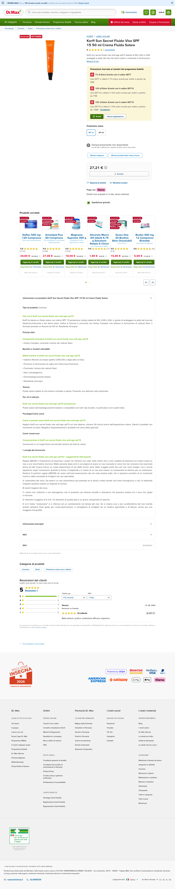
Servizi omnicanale (82, 745)
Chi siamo (15, 723)
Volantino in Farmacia (83, 728)
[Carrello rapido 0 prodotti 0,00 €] (168, 12)
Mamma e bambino (146, 782)
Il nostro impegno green (20, 745)
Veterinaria (143, 786)
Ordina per (66, 593)
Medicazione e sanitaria (148, 777)
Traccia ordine (81, 22)
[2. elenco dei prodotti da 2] (89, 282)
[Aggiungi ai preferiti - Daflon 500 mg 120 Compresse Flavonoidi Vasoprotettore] (39, 218)
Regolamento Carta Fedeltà (54, 806)
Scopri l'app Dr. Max (19, 736)
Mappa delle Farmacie (83, 723)
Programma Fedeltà (19, 749)
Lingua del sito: (119, 879)
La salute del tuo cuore (148, 745)
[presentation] (31, 224)
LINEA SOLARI (103, 36)
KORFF (90, 36)
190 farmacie (104, 267)
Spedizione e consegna (52, 736)
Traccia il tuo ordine (51, 723)
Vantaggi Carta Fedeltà (52, 798)
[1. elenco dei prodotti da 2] (86, 282)
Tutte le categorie (145, 795)
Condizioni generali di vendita (54, 760)
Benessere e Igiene (146, 773)
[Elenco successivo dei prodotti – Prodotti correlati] (152, 282)
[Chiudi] (172, 3)
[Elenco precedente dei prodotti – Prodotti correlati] (146, 282)
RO (170, 879)
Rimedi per (143, 803)
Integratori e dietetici (147, 765)
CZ (160, 879)
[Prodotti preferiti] (146, 12)
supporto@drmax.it (15, 879)
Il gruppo (15, 728)
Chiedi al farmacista (146, 741)
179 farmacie (37, 267)
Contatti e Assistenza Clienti (54, 728)
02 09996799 (35, 879)
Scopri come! (83, 3)
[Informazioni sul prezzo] (105, 167)
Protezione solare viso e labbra (58, 569)
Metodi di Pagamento (51, 732)
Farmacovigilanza (18, 758)
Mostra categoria (97, 155)
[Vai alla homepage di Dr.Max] (13, 12)
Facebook (111, 723)
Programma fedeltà (62, 22)
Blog (93, 22)
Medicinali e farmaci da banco (150, 760)
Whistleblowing (17, 762)
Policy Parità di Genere (20, 766)
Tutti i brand (143, 799)
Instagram (111, 736)
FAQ (45, 745)
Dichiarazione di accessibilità (54, 782)
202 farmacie (127, 267)
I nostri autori (144, 728)
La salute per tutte (146, 736)
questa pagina (41, 627)
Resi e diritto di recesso (52, 741)
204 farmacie (150, 267)
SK (164, 879)
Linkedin (110, 741)
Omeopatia (143, 790)
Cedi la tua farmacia (82, 741)
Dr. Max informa (145, 732)
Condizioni (105, 109)
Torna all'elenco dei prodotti (33, 644)
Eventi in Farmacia (82, 736)
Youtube (110, 728)
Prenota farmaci (42, 22)
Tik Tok (110, 732)
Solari (37, 569)
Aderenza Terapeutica (83, 749)
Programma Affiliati (18, 741)
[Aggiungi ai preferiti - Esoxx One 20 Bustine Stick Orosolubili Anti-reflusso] (130, 218)
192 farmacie (59, 267)
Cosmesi (25, 569)
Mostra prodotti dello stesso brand (125, 155)
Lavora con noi (17, 732)
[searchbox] (71, 12)
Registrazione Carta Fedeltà (54, 802)
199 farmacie (82, 267)
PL (167, 879)
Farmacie (27, 22)
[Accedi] (153, 12)
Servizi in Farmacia (82, 732)
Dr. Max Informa (17, 753)
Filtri (89, 593)
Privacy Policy (48, 771)
